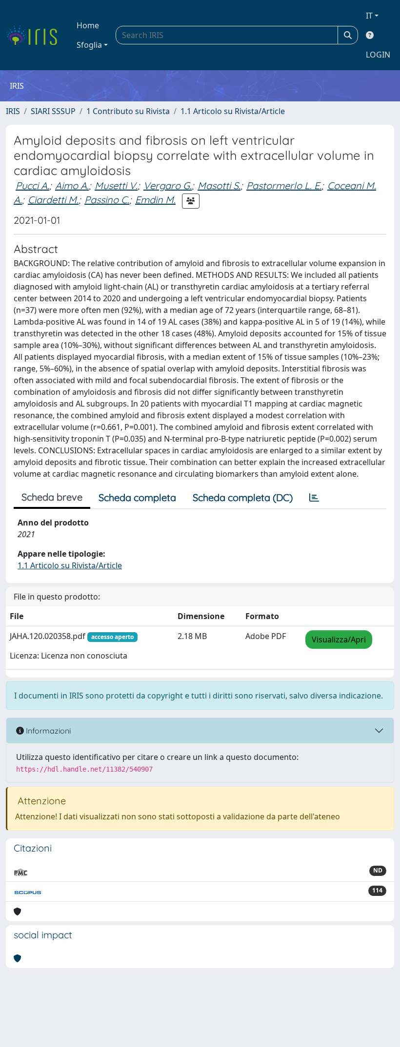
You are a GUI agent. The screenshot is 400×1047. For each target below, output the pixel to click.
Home (88, 25)
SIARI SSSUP (53, 111)
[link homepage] (35, 35)
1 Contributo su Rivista (128, 111)
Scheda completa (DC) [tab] (243, 497)
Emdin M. (155, 200)
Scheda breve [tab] (51, 497)
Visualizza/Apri (339, 639)
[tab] (314, 497)
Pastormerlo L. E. (283, 185)
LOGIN (378, 54)
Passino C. (106, 200)
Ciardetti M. (53, 200)
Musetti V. (116, 185)
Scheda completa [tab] (137, 497)
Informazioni (47, 731)
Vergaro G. (167, 185)
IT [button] (369, 15)
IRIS (13, 111)
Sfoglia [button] (89, 44)
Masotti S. (219, 185)
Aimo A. (72, 185)
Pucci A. (32, 185)
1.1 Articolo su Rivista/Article (232, 111)
